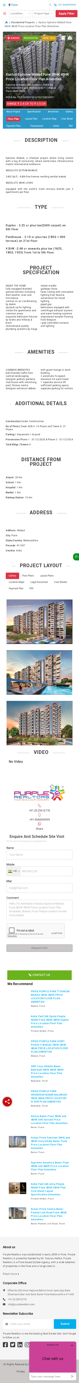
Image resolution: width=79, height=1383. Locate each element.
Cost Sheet (67, 118)
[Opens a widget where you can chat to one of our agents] (53, 1361)
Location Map (49, 118)
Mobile (11, 864)
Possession (36, 126)
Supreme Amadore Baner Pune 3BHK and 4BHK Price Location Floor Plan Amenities (50, 1166)
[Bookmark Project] (63, 38)
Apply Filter (66, 13)
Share (39, 828)
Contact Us (41, 975)
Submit (65, 1323)
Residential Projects (23, 22)
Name (10, 847)
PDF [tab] (32, 588)
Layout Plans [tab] (47, 575)
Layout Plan (31, 118)
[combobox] (15, 5)
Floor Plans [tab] (28, 575)
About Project (13, 111)
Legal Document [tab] (39, 582)
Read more (10, 1273)
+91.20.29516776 (39, 810)
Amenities (53, 111)
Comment (13, 897)
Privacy (21, 1371)
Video (56, 126)
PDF (71, 126)
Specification (34, 111)
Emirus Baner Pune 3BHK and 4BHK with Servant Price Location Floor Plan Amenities (49, 1120)
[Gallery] (70, 38)
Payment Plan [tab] (16, 588)
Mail (9, 881)
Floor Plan (13, 119)
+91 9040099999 (39, 819)
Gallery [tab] (12, 575)
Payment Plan (13, 126)
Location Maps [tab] (16, 582)
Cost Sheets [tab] (60, 582)
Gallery (69, 111)
